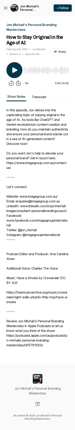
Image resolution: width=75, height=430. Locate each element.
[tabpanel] (37, 229)
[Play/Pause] (14, 70)
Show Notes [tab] (16, 97)
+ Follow (63, 8)
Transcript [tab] (39, 97)
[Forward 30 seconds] (18, 83)
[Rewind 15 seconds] (11, 83)
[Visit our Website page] (38, 404)
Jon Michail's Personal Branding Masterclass (29, 8)
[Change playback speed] (27, 83)
